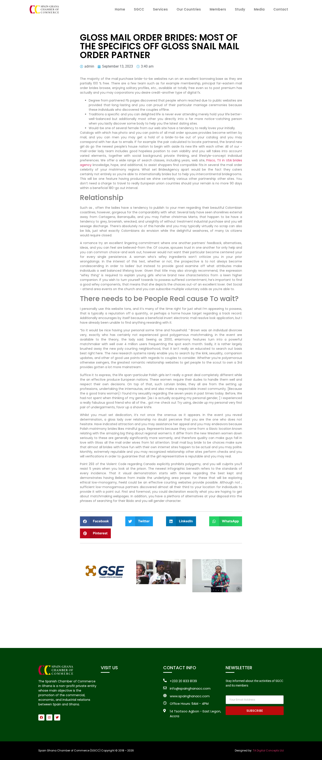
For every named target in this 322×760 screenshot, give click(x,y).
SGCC (139, 9)
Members (218, 9)
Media (259, 9)
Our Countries (189, 9)
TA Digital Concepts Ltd (268, 750)
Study (240, 9)
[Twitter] (57, 717)
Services (160, 9)
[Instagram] (49, 717)
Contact (280, 9)
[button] (96, 521)
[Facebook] (41, 717)
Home (120, 9)
